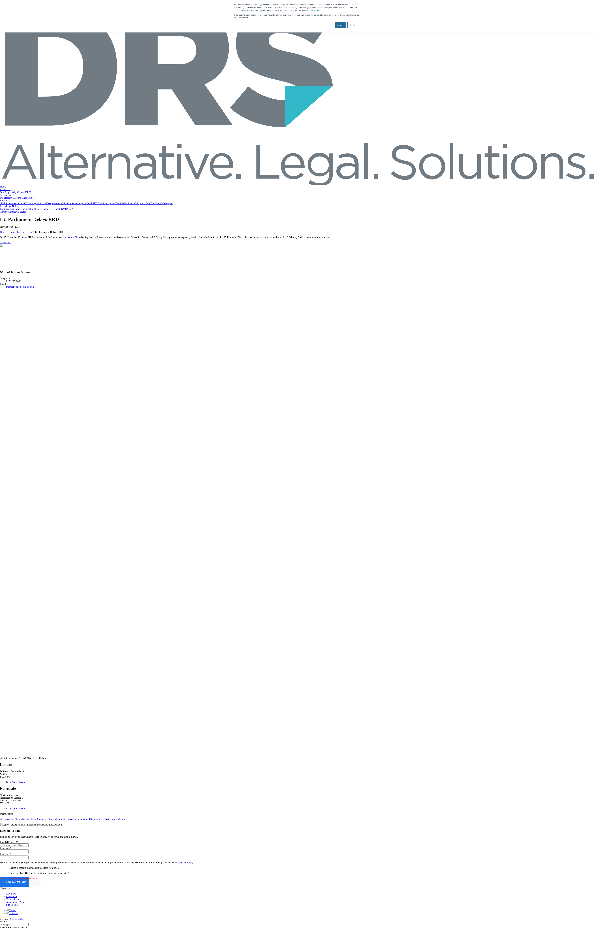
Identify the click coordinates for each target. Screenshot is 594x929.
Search (3, 921)
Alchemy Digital (17, 919)
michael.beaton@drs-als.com (20, 286)
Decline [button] (353, 25)
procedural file (71, 237)
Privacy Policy (314, 10)
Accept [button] (340, 25)
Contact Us (5, 242)
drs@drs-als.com (17, 782)
